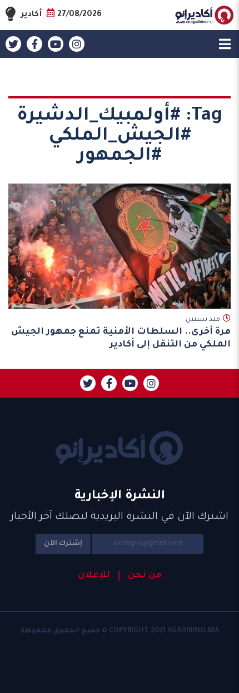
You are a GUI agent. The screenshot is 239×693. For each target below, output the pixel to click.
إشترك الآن (63, 544)
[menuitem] (140, 576)
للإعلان (94, 576)
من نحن (145, 576)
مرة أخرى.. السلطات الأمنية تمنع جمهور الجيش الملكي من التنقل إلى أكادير (121, 338)
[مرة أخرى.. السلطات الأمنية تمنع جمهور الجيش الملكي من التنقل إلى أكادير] (119, 246)
